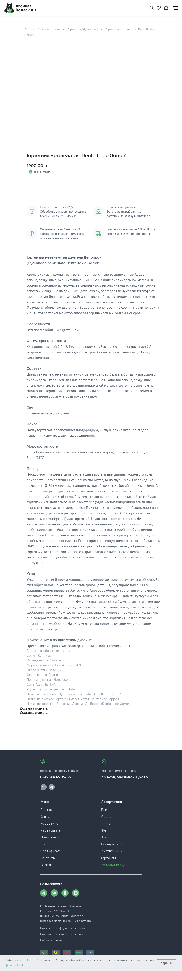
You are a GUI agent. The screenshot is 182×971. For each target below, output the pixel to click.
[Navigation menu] (175, 8)
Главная (29, 29)
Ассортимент (51, 29)
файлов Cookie (16, 965)
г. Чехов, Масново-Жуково (124, 777)
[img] (43, 787)
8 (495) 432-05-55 (55, 777)
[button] (151, 8)
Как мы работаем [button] (43, 171)
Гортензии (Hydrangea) (82, 29)
